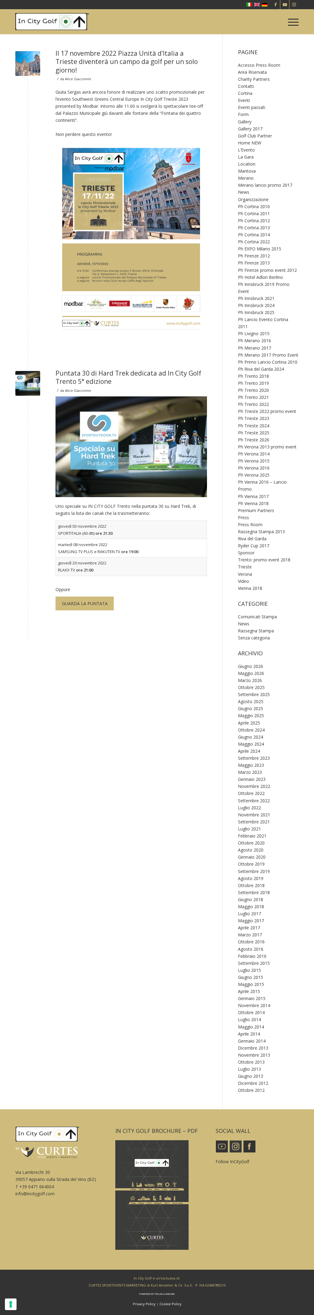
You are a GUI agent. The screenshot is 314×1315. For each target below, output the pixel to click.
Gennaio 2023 (252, 779)
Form (243, 114)
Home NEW (249, 143)
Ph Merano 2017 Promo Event (268, 355)
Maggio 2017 (251, 920)
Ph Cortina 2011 (254, 213)
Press (243, 517)
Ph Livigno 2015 (254, 333)
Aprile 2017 (249, 928)
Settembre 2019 (254, 871)
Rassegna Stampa (256, 631)
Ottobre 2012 (251, 1090)
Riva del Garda (252, 538)
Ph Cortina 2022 (254, 242)
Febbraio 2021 (252, 836)
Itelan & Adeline (165, 1294)
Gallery (244, 122)
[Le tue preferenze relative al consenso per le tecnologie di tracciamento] (11, 1304)
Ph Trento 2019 (253, 383)
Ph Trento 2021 (253, 397)
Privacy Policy (144, 1304)
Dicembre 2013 (253, 1048)
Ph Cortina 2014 (254, 235)
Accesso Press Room (259, 65)
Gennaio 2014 (252, 1041)
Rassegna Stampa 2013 (261, 531)
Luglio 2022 (249, 808)
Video (243, 581)
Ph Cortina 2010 (254, 206)
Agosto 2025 (250, 701)
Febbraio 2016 (252, 956)
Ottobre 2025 (251, 687)
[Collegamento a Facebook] (275, 4)
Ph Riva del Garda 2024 (261, 369)
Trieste (245, 567)
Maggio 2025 (251, 715)
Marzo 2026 (250, 680)
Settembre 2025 (254, 694)
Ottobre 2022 (251, 793)
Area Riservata (252, 72)
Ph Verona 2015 (254, 461)
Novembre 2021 (254, 815)
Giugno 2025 (250, 708)
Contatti (246, 86)
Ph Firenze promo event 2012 (267, 270)
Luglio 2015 (249, 970)
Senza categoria (254, 638)
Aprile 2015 (249, 991)
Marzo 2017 (250, 935)
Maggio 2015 (251, 984)
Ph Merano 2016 (254, 340)
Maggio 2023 (251, 765)
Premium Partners (256, 510)
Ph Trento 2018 (253, 376)
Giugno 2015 (250, 977)
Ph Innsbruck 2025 (256, 312)
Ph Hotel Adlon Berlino (260, 277)
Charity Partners (254, 79)
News (243, 192)
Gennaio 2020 (252, 857)
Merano (246, 178)
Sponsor (246, 553)
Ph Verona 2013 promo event (267, 447)
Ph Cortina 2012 (254, 220)
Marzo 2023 (250, 772)
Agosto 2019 (250, 878)
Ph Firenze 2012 (254, 256)
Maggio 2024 (251, 744)
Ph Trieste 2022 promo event (267, 411)
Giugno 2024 (250, 737)
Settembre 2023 (254, 758)
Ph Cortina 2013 (254, 227)
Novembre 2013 (254, 1055)
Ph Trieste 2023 (253, 418)
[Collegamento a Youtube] (284, 4)
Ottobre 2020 (251, 843)
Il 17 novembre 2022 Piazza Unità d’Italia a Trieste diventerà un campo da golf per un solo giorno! (127, 61)
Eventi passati (251, 107)
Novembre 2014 (254, 1005)
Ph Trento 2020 (253, 390)
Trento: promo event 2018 (264, 560)
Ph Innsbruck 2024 (256, 305)
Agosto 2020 (250, 850)
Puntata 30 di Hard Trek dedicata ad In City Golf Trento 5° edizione (128, 377)
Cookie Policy (170, 1304)
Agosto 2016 (250, 949)
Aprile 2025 (249, 723)
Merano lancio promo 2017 (265, 185)
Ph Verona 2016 (254, 468)
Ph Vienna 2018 (253, 503)
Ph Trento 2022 (253, 404)
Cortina (245, 93)
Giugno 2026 (250, 666)
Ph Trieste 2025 (253, 433)
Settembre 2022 (254, 801)
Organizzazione (253, 199)
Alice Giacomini (78, 79)
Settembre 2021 (254, 822)
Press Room (250, 524)
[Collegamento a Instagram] (294, 4)
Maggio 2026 (251, 673)
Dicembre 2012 (253, 1083)
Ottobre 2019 (251, 864)
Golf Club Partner (255, 136)
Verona (245, 574)
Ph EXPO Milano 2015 (259, 249)
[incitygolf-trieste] (27, 63)
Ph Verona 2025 (254, 475)
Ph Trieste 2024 (253, 426)
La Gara (246, 157)
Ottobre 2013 (251, 1062)
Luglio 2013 (249, 1069)
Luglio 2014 (249, 1019)
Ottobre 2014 (251, 1012)
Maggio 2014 (251, 1027)
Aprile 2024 (249, 751)
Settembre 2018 (254, 892)
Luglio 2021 (249, 829)
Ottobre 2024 (251, 730)
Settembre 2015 (254, 963)
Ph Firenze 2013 (254, 263)
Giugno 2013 (250, 1076)
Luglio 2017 (249, 913)
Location (246, 164)
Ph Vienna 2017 (253, 496)
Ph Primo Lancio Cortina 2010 (267, 362)
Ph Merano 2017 (254, 348)
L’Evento (246, 150)
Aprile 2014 (249, 1034)
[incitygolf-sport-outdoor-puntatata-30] (27, 383)
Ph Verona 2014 (254, 454)
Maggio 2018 (251, 906)
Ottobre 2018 (251, 885)
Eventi (244, 100)
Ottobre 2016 (251, 942)
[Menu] (291, 21)
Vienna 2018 (250, 588)
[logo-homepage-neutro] (52, 21)
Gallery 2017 (250, 129)
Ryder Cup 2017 (253, 546)
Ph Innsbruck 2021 (256, 298)
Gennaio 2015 (252, 998)
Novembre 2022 (254, 786)
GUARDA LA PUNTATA (85, 603)
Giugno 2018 (250, 899)
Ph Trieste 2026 (253, 440)
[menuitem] (291, 21)
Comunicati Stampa (257, 617)
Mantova (247, 171)
